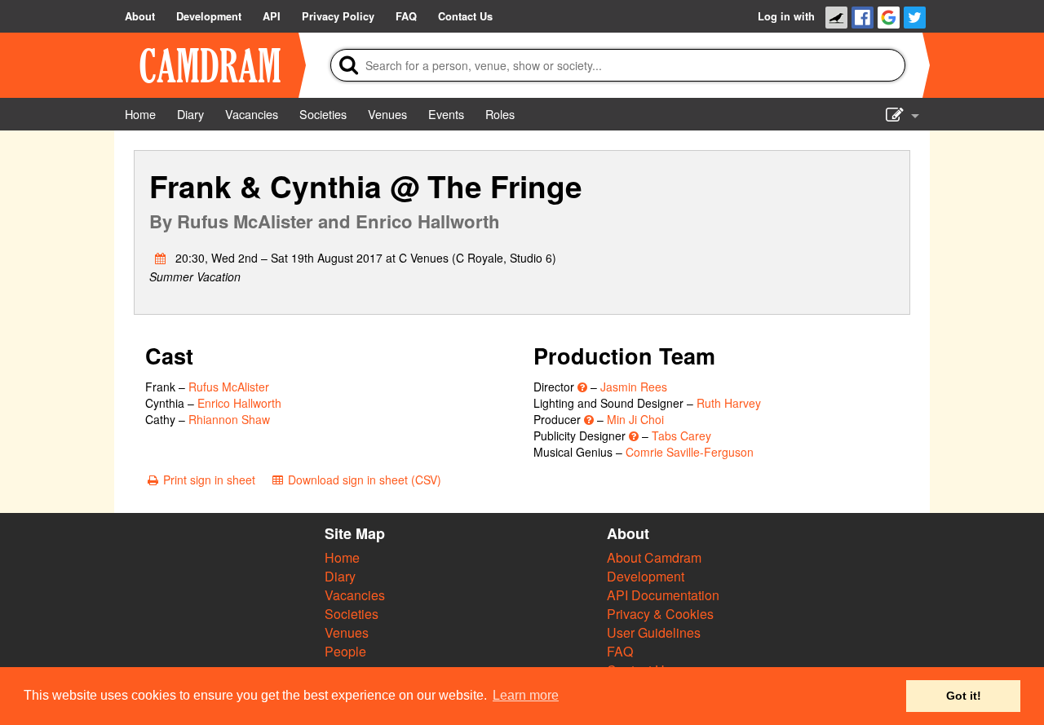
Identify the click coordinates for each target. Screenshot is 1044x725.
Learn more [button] (526, 695)
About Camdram (654, 557)
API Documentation (663, 595)
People (345, 651)
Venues (347, 632)
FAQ (620, 651)
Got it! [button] (963, 695)
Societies (351, 613)
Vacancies (355, 595)
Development (645, 576)
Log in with (786, 16)
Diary (340, 576)
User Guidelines (654, 632)
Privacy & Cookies (660, 613)
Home (342, 557)
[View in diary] (160, 258)
